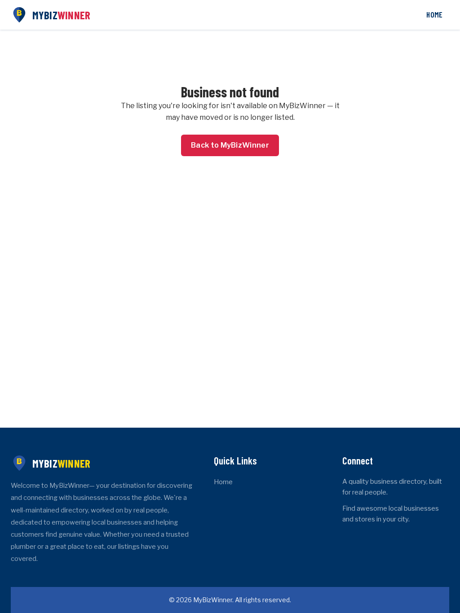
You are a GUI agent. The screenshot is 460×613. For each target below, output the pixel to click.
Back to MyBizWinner (230, 145)
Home (434, 14)
